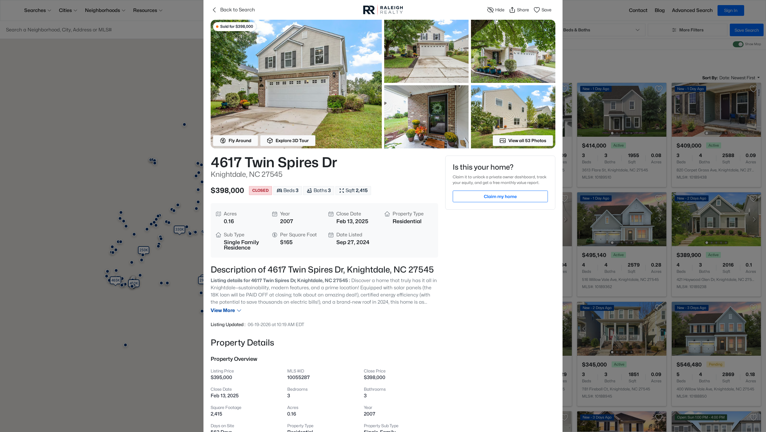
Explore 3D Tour (292, 140)
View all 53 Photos (527, 140)
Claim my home (500, 196)
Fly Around (240, 140)
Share (523, 9)
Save (546, 9)
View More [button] (223, 310)
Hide (499, 9)
